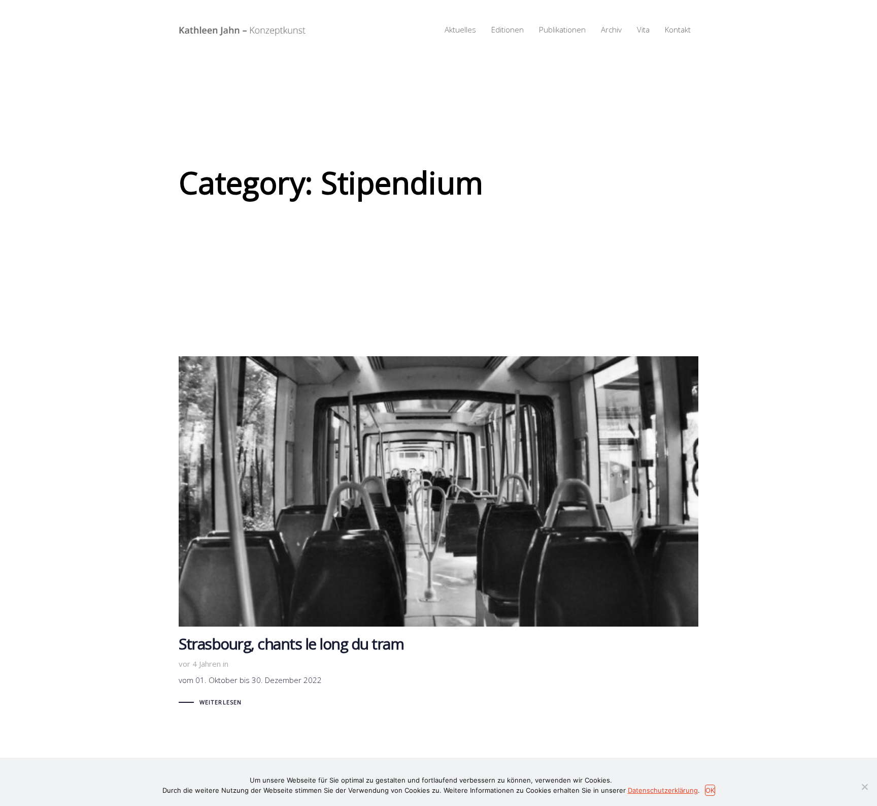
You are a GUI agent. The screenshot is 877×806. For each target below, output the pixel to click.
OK (710, 790)
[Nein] (864, 787)
